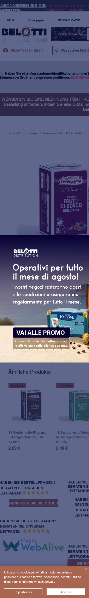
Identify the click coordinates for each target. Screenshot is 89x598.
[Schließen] (83, 572)
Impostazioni (23, 592)
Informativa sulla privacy (38, 581)
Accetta (66, 592)
